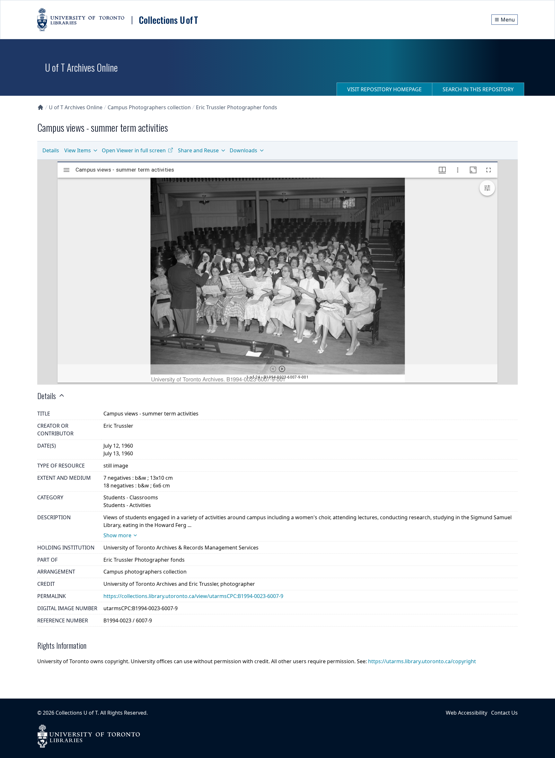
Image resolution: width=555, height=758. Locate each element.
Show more (117, 535)
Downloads (243, 150)
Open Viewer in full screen (134, 150)
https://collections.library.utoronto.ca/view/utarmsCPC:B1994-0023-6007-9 (193, 596)
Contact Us (504, 712)
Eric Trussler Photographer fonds (236, 107)
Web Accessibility (466, 712)
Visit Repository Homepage (384, 89)
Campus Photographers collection (149, 107)
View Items (77, 150)
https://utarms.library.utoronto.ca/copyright (422, 661)
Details (50, 150)
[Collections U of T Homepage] (40, 107)
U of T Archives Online (75, 107)
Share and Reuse (198, 150)
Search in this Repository (478, 89)
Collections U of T (77, 712)
